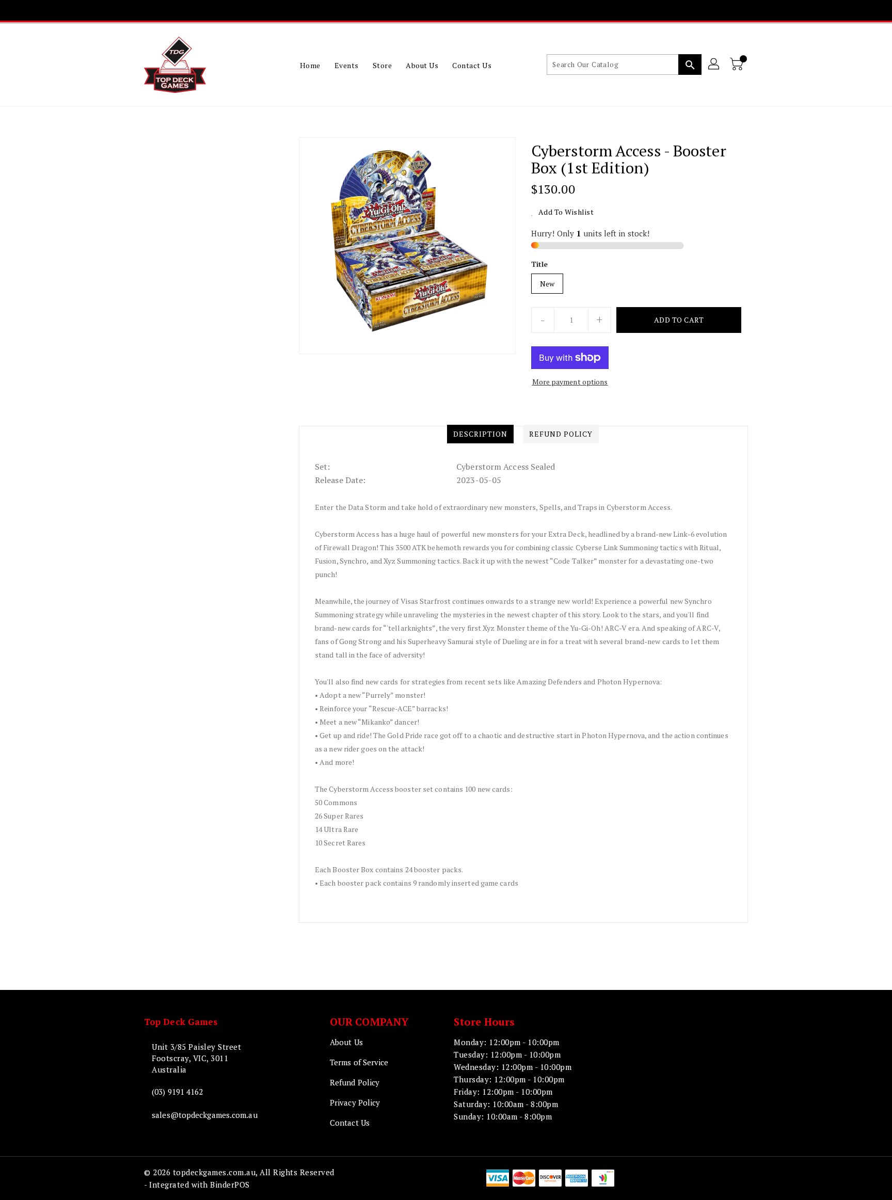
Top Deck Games (180, 1022)
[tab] (480, 434)
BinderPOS (230, 1184)
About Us (346, 1042)
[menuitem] (310, 65)
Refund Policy (354, 1082)
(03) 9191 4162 (177, 1091)
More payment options (570, 382)
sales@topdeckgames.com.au (205, 1115)
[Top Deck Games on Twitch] (475, 10)
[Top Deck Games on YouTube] (455, 10)
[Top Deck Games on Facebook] (396, 10)
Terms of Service (359, 1062)
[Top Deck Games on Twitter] (415, 10)
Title (539, 264)
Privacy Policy (355, 1102)
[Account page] (714, 64)
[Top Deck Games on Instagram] (435, 10)
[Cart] (737, 64)
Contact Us (350, 1122)
